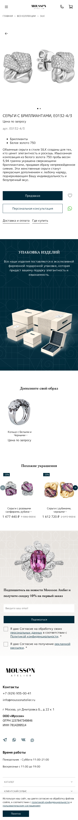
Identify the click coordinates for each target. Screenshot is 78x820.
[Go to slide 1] (37, 108)
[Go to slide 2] (40, 108)
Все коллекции (26, 16)
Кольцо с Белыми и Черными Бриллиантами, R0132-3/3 (19, 437)
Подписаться (39, 619)
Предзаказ (32, 196)
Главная (8, 16)
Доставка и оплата (16, 221)
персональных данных (26, 633)
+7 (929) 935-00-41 (17, 693)
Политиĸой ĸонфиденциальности (34, 636)
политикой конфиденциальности (51, 802)
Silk (42, 16)
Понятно (16, 813)
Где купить (40, 221)
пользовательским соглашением (21, 805)
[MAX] (32, 740)
